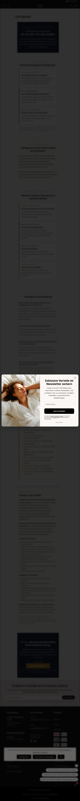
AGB (55, 417)
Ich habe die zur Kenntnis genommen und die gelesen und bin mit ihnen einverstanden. (57, 417)
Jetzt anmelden (59, 411)
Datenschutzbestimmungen (56, 416)
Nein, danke (59, 422)
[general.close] (75, 378)
